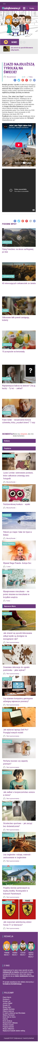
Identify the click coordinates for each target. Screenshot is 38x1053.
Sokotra (5, 1019)
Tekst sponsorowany (12, 642)
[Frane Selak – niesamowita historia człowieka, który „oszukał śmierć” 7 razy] (19, 408)
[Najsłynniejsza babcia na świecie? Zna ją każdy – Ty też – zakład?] (19, 374)
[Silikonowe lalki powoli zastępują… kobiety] (19, 305)
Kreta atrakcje (7, 1021)
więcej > (7, 955)
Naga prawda (8, 544)
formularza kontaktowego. (12, 984)
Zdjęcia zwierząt (8, 1011)
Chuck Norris (7, 997)
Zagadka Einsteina (8, 1009)
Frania (8, 601)
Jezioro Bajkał (7, 1003)
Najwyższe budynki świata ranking (14, 1031)
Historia (6, 379)
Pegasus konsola (8, 1027)
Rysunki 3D (6, 1005)
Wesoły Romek (11, 77)
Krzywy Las (6, 1001)
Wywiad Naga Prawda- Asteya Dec (17, 563)
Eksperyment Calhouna (10, 1023)
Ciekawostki (8, 276)
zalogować (23, 434)
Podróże (6, 515)
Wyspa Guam (7, 1007)
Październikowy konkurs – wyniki (16, 504)
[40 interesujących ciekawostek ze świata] (19, 271)
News (5, 310)
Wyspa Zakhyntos (8, 1029)
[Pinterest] (26, 80)
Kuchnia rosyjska (8, 1025)
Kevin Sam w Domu (9, 1017)
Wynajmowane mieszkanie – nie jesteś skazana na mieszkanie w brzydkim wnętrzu (16, 594)
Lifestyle (7, 242)
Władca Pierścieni (8, 1015)
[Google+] (22, 80)
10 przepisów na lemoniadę (13, 351)
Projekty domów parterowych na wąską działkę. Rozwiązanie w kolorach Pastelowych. (16, 891)
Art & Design (8, 456)
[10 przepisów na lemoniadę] (19, 340)
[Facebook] (15, 80)
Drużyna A (6, 999)
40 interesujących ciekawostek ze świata (19, 283)
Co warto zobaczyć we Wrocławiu (14, 1013)
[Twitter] (19, 80)
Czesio (8, 567)
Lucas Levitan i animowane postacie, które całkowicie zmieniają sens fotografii (18, 475)
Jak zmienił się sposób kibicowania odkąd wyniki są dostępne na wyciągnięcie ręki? (17, 636)
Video (31, 77)
